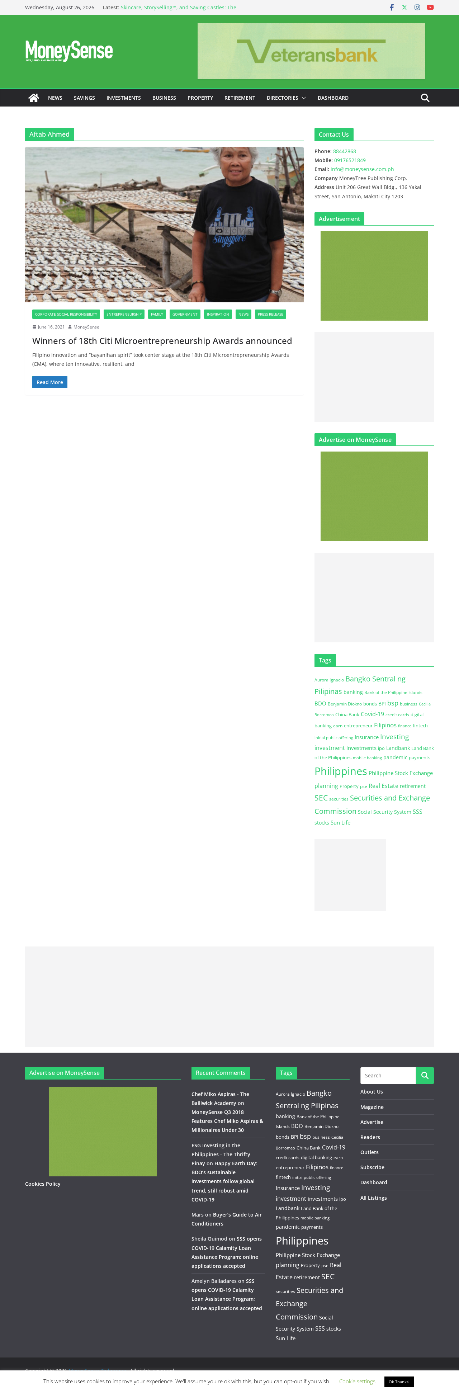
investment (329, 748)
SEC (321, 798)
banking (353, 692)
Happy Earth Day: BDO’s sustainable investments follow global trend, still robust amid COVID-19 (224, 1181)
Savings (84, 97)
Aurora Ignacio (329, 680)
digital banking (316, 1157)
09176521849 (350, 160)
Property (200, 97)
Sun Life (340, 822)
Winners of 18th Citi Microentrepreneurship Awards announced (162, 340)
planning (326, 786)
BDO (320, 703)
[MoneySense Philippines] (33, 98)
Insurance (367, 737)
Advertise (371, 1122)
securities (339, 799)
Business (164, 97)
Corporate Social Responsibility (66, 314)
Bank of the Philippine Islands (393, 692)
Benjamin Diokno (345, 704)
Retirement (239, 97)
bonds (370, 703)
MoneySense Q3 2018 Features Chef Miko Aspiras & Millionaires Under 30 (227, 1121)
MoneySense (86, 327)
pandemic (395, 757)
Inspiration (218, 314)
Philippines (340, 771)
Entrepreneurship (124, 314)
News (55, 97)
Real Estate (383, 786)
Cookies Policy (43, 1183)
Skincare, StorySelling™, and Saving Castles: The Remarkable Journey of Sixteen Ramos (178, 11)
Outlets (369, 1152)
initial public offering (333, 737)
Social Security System (384, 811)
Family (157, 314)
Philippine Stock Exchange (401, 772)
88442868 (344, 151)
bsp (392, 703)
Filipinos (385, 725)
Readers (370, 1137)
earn (337, 725)
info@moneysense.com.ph (362, 169)
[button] (302, 98)
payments (419, 757)
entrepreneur (358, 725)
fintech (420, 725)
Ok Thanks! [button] (399, 1381)
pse (363, 786)
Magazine (372, 1107)
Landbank (398, 748)
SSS (417, 812)
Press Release (270, 314)
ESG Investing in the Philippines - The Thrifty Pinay (220, 1154)
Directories (282, 97)
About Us (371, 1091)
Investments (124, 97)
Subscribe (372, 1167)
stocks (321, 822)
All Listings (373, 1197)
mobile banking (367, 757)
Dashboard (333, 97)
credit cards (397, 715)
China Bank (347, 714)
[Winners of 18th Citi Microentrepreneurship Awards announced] (164, 224)
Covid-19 (372, 714)
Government (185, 314)
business (408, 704)
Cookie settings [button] (357, 1381)
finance (404, 725)
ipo (381, 748)
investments (361, 747)
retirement (413, 786)
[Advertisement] (374, 377)
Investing (394, 736)
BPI (382, 703)
